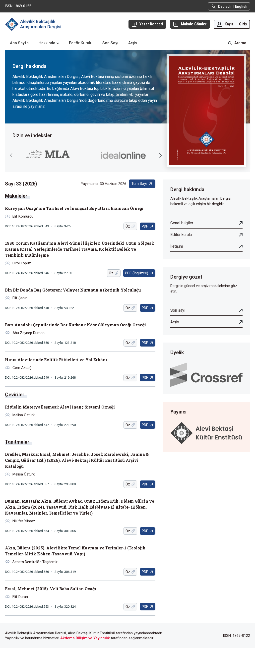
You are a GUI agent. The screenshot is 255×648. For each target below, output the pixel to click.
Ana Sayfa (19, 43)
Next (160, 155)
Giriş (243, 24)
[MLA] (48, 155)
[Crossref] (206, 374)
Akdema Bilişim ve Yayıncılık (85, 638)
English (241, 6)
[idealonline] (123, 155)
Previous (11, 155)
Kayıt (229, 24)
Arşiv (132, 43)
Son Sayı (110, 43)
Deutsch (224, 6)
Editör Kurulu (80, 43)
